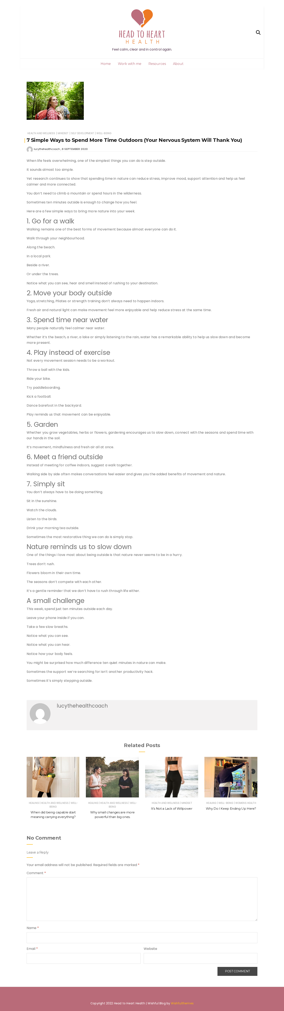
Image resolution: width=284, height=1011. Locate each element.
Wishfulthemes (182, 1003)
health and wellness (41, 133)
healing (34, 803)
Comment (36, 873)
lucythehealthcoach (47, 149)
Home (106, 64)
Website (150, 948)
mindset (63, 133)
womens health (245, 803)
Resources (157, 64)
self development (82, 133)
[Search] (258, 32)
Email (32, 948)
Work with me (129, 64)
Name (33, 928)
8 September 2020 (75, 149)
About (178, 64)
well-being (103, 133)
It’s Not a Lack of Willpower (171, 809)
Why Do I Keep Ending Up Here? (231, 809)
